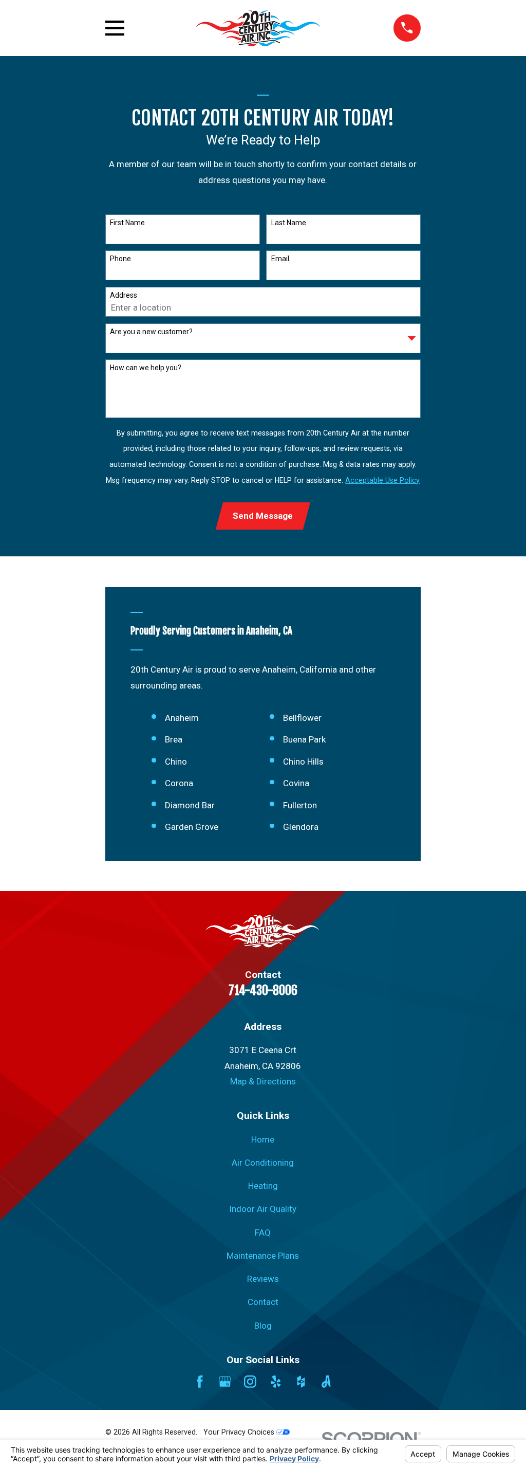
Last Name (288, 223)
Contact (263, 1302)
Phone (120, 259)
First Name (127, 223)
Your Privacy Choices (239, 1432)
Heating (263, 1186)
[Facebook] (200, 1381)
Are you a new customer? (151, 332)
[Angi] (326, 1381)
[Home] (259, 28)
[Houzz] (301, 1381)
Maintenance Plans (263, 1255)
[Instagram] (250, 1381)
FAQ (263, 1232)
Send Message (263, 516)
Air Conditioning (263, 1162)
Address (123, 295)
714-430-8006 (263, 990)
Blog (263, 1325)
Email (280, 259)
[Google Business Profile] (225, 1381)
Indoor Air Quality (262, 1209)
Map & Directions (263, 1081)
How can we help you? (145, 368)
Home (262, 1139)
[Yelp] (276, 1381)
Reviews (263, 1279)
